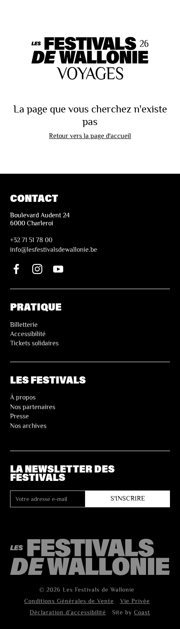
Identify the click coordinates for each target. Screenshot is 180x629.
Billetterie (24, 325)
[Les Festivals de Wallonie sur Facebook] (16, 269)
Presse (19, 416)
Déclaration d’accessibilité (68, 612)
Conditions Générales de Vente (69, 601)
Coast (142, 612)
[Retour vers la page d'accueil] (90, 557)
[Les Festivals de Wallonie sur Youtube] (58, 269)
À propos (23, 397)
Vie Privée (135, 601)
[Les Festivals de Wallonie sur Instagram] (37, 269)
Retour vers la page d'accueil (90, 136)
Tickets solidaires (34, 343)
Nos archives (28, 426)
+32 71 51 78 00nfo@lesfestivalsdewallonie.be (53, 244)
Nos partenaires (32, 407)
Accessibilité (28, 334)
